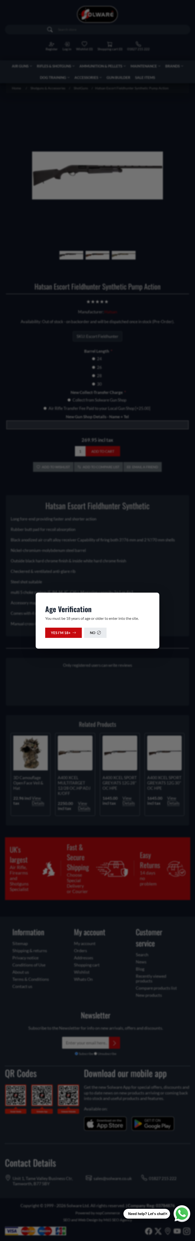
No (92, 633)
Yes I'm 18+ (61, 633)
